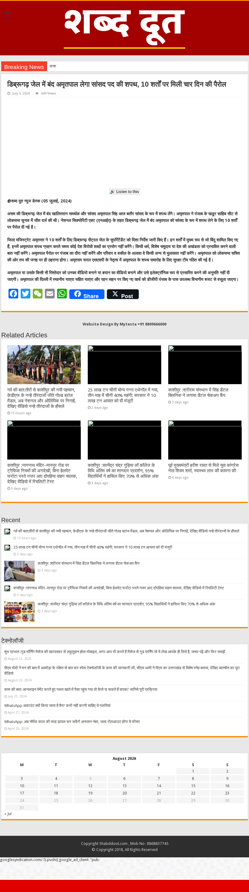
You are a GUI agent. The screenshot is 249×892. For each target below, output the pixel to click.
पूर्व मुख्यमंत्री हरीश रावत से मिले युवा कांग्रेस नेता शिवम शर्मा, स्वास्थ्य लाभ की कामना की (203, 468)
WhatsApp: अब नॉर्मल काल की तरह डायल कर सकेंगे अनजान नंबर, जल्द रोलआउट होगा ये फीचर (72, 721)
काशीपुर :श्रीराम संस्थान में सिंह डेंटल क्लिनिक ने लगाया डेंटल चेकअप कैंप (198, 392)
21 (159, 793)
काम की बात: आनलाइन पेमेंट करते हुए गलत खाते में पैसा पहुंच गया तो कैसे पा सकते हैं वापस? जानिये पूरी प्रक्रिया (80, 689)
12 (90, 786)
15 (193, 786)
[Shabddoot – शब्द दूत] (124, 27)
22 (193, 793)
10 (22, 786)
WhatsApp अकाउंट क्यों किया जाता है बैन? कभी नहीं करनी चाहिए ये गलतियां (57, 705)
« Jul (8, 813)
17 (22, 793)
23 (227, 793)
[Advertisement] (124, 142)
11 (56, 786)
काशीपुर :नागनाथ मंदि (64, 66)
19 (90, 793)
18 (56, 793)
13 (124, 786)
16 (227, 786)
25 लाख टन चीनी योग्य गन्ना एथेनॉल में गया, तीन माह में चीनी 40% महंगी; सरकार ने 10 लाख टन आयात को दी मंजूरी (123, 395)
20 (124, 793)
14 (159, 786)
